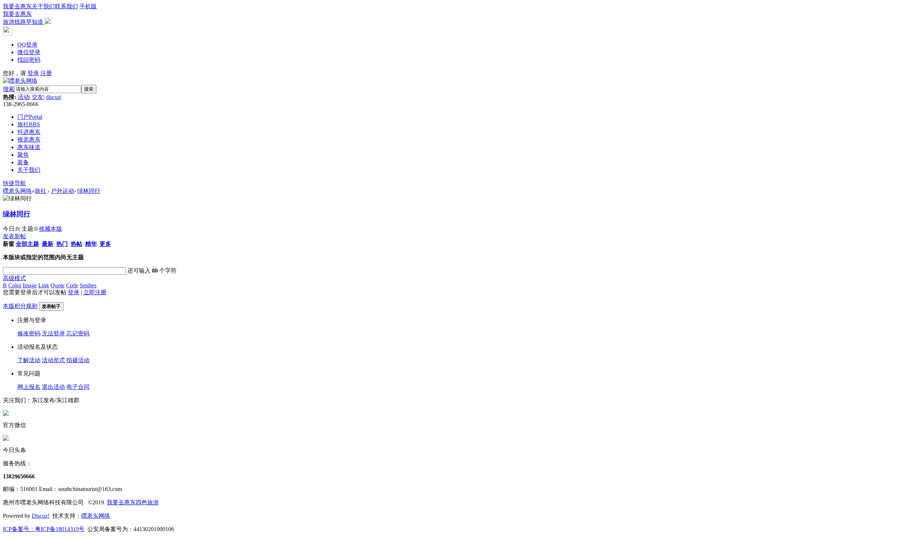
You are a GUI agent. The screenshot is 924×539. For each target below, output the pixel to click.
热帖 (76, 244)
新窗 (8, 244)
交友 (37, 97)
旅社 (28, 124)
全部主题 (27, 244)
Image (30, 285)
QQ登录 (27, 45)
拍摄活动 (78, 360)
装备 (23, 162)
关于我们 (43, 6)
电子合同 (78, 387)
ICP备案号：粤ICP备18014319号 (43, 529)
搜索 (8, 89)
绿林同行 (88, 191)
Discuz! (40, 516)
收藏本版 (50, 229)
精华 (91, 244)
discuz (53, 97)
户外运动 (62, 191)
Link (43, 285)
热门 (62, 244)
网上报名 (28, 387)
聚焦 (23, 155)
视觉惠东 (28, 139)
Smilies (88, 285)
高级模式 (14, 278)
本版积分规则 (20, 306)
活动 (23, 97)
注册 (46, 73)
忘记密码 (78, 333)
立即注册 (94, 292)
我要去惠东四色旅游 (133, 502)
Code (72, 285)
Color (14, 285)
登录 (33, 73)
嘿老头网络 (17, 191)
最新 (47, 244)
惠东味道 (28, 147)
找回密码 (28, 60)
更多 (105, 244)
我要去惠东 (17, 6)
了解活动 (28, 360)
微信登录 (28, 52)
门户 (29, 117)
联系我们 (66, 6)
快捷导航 (14, 183)
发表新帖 (14, 236)
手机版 (50, 14)
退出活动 (53, 387)
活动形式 (53, 360)
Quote (58, 285)
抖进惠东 (28, 132)
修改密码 (28, 333)
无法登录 (53, 333)
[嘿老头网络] (20, 81)
